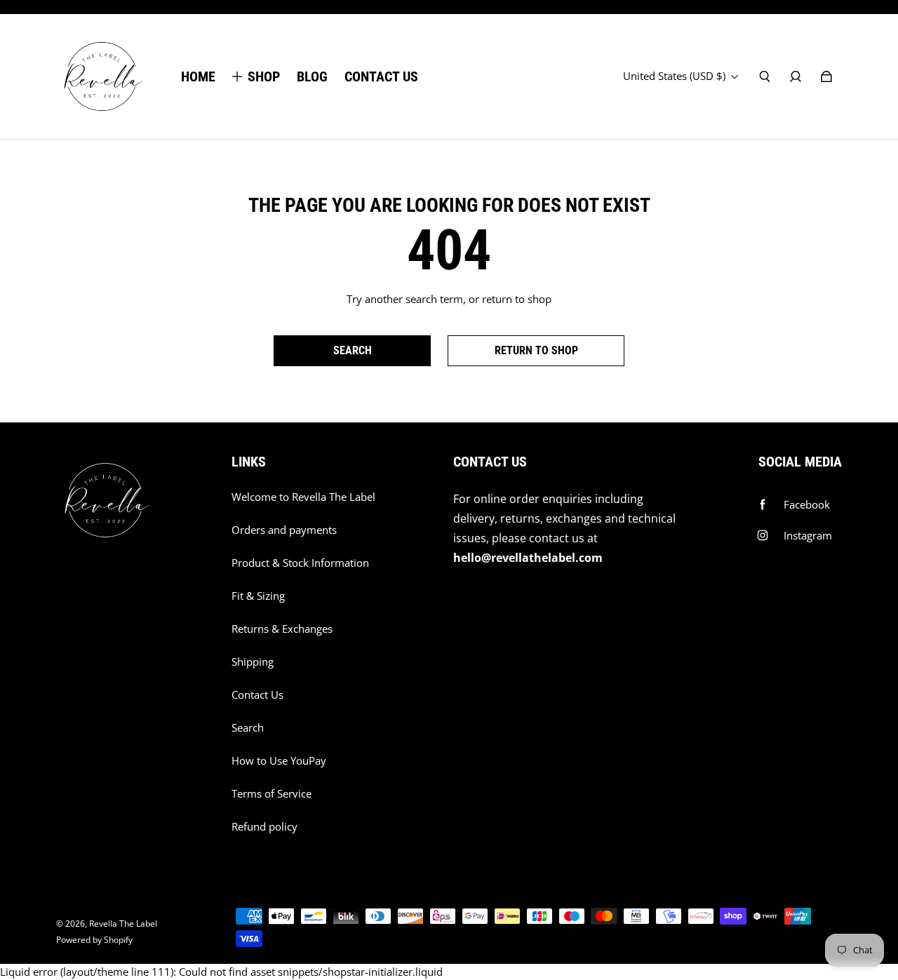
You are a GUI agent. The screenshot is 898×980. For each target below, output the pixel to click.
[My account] (795, 76)
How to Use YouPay (279, 760)
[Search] (764, 76)
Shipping (253, 662)
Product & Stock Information (300, 563)
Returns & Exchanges (282, 629)
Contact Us (257, 694)
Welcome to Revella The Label (303, 497)
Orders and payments (284, 530)
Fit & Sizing (258, 596)
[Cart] (826, 76)
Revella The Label (123, 923)
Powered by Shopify (94, 940)
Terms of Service (271, 793)
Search (248, 727)
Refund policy (264, 826)
